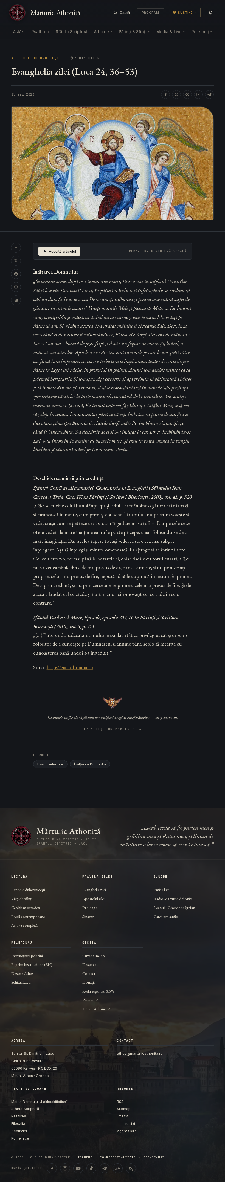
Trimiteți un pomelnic (112, 729)
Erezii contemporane (28, 916)
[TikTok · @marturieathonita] (91, 1168)
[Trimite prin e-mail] (198, 94)
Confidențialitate (118, 1157)
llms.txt (122, 1116)
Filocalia (18, 1123)
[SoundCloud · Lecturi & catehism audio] (118, 1168)
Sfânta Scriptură (71, 31)
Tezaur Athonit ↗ (96, 1009)
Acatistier (19, 1131)
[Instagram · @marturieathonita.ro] (65, 1168)
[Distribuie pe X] (176, 94)
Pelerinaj (202, 31)
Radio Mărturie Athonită (173, 898)
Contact (88, 973)
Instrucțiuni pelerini (27, 955)
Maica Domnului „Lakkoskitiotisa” (39, 1101)
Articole (103, 31)
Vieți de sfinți (21, 898)
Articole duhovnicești (36, 58)
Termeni (85, 1157)
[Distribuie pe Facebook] (165, 94)
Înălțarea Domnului (90, 764)
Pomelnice (20, 1138)
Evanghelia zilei (50, 764)
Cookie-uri (153, 1157)
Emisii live (161, 889)
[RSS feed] (131, 1168)
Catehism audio (166, 916)
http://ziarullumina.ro (70, 667)
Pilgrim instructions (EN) (31, 964)
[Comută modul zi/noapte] (210, 12)
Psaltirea (40, 31)
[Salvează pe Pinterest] (187, 94)
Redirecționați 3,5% (98, 991)
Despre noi (91, 964)
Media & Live (170, 31)
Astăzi (19, 31)
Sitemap (124, 1108)
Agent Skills (127, 1131)
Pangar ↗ (90, 999)
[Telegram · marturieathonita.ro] (104, 1168)
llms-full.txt (126, 1123)
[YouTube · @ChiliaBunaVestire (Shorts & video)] (78, 1168)
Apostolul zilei (93, 898)
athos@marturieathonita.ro (140, 1053)
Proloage (89, 907)
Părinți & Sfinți (134, 31)
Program (150, 13)
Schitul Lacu (20, 982)
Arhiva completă (24, 925)
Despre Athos (22, 973)
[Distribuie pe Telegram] (209, 94)
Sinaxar (88, 916)
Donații (88, 982)
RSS (120, 1101)
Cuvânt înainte (93, 955)
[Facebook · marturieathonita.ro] (52, 1168)
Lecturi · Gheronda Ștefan (174, 907)
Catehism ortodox (25, 907)
